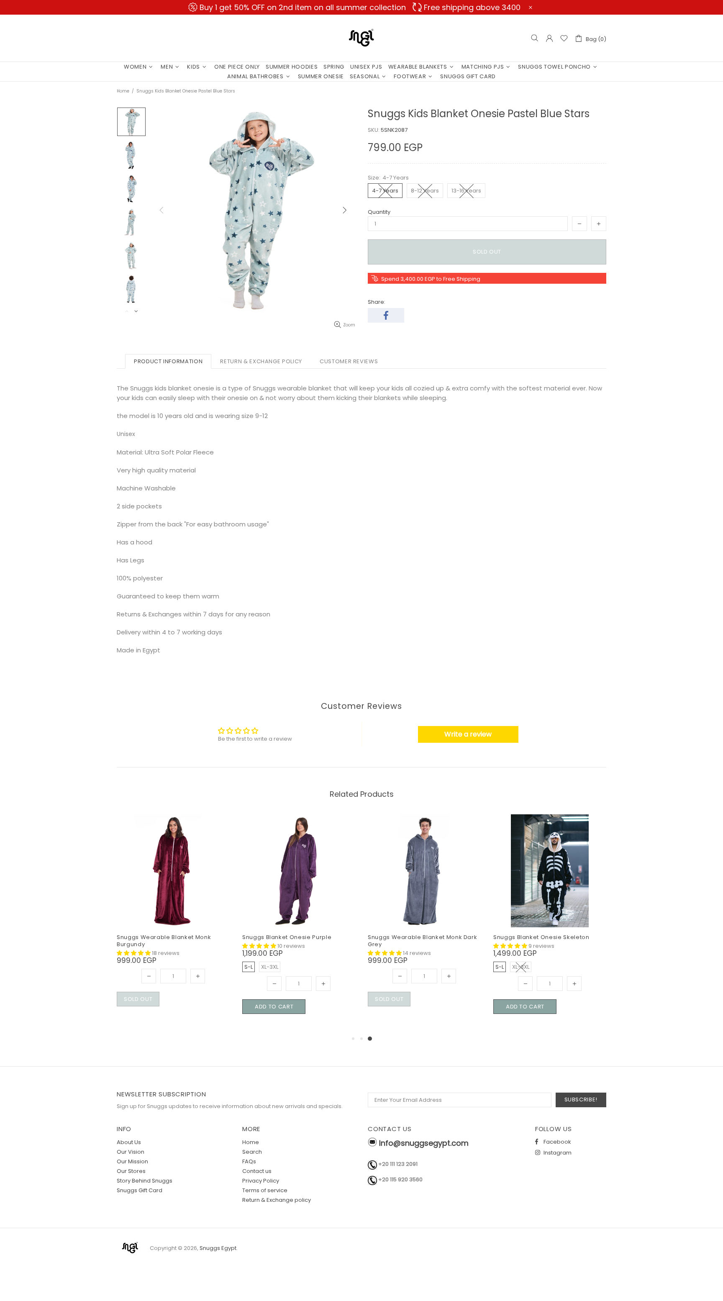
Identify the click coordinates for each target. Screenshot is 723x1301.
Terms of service (264, 1190)
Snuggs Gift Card (139, 1190)
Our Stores (131, 1171)
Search (252, 1151)
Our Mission (132, 1161)
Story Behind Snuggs (144, 1180)
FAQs (249, 1161)
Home (123, 91)
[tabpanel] (424, 920)
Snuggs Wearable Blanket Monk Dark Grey (422, 941)
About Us (129, 1142)
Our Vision (130, 1151)
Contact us (257, 1171)
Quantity (379, 212)
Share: (376, 301)
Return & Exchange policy (276, 1199)
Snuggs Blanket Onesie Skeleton (541, 937)
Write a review (468, 734)
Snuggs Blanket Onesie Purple (286, 937)
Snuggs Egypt (361, 38)
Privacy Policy (260, 1180)
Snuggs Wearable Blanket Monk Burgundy (164, 941)
